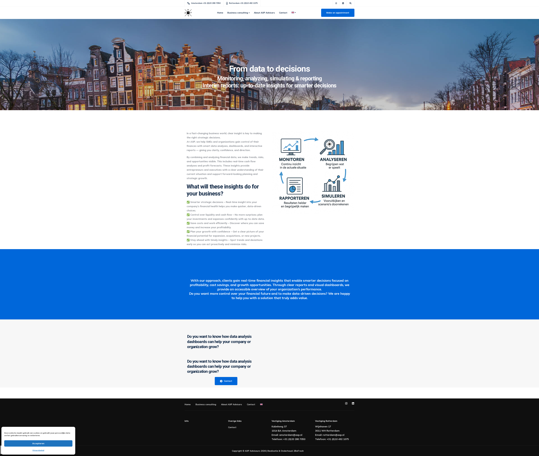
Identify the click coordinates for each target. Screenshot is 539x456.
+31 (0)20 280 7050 (294, 439)
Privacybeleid (38, 450)
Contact (283, 12)
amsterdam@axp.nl (290, 434)
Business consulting (237, 12)
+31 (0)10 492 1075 (338, 439)
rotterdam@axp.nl (333, 434)
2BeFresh (299, 451)
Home (220, 12)
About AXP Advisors (264, 12)
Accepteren (38, 443)
